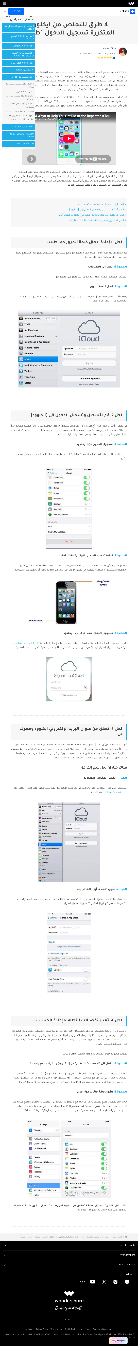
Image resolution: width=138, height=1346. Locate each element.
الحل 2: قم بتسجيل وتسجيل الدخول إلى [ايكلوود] (96, 210)
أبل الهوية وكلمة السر (114, 792)
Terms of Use (56, 1329)
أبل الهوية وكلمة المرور (25, 643)
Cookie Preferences (73, 1329)
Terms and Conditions (102, 1329)
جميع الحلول (116, 1237)
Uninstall (29, 1329)
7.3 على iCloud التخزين (25, 92)
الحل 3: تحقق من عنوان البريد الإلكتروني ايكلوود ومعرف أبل (91, 215)
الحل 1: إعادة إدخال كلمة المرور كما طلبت (101, 204)
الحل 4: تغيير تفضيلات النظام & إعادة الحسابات (97, 220)
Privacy (87, 1329)
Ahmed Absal (109, 49)
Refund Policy (42, 1329)
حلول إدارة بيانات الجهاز (97, 54)
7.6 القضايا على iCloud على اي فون (20, 112)
